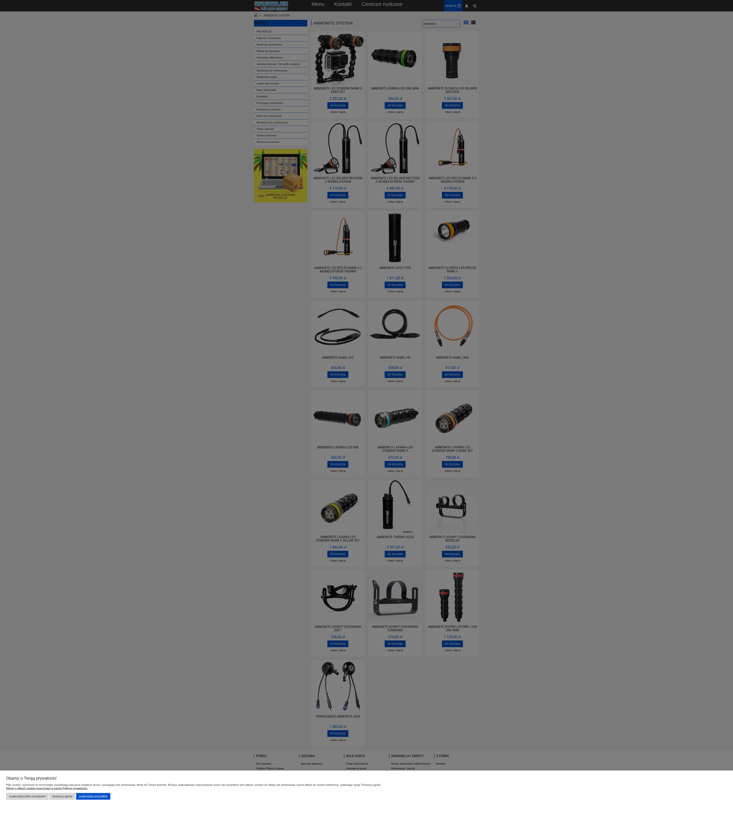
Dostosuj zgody (62, 796)
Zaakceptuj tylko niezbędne (27, 796)
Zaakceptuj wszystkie (93, 796)
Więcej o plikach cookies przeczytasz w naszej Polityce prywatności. (47, 788)
